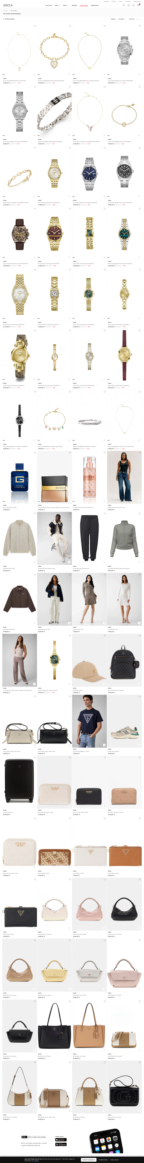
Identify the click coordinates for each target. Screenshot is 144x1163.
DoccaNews (128, 1)
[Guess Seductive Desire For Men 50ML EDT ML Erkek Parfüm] (54, 477)
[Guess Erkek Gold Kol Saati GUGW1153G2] (54, 172)
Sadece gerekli (114, 1160)
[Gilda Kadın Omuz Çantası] (54, 904)
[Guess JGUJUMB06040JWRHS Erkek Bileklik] (89, 416)
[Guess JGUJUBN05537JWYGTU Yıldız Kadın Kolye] (124, 416)
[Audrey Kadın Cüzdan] (54, 843)
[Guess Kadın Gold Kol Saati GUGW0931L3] (89, 355)
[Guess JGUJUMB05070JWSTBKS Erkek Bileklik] (54, 111)
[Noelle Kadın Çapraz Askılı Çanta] (54, 1087)
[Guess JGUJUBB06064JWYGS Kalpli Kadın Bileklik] (54, 50)
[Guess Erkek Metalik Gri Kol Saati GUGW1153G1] (89, 172)
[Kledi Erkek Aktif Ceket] (19, 538)
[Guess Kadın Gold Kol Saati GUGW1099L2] (19, 294)
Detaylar (36, 1161)
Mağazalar (106, 1)
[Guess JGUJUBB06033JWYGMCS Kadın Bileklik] (54, 416)
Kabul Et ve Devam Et (89, 1160)
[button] (48, 5)
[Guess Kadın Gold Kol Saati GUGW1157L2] (54, 294)
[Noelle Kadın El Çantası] (89, 1087)
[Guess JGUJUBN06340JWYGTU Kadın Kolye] (19, 50)
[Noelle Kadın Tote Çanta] (54, 1026)
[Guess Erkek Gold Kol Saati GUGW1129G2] (54, 233)
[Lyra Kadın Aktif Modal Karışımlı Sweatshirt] (124, 538)
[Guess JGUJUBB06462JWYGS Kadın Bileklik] (124, 111)
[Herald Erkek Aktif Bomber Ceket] (54, 538)
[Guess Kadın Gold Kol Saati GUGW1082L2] (124, 294)
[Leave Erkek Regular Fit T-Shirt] (89, 721)
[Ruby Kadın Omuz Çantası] (124, 1087)
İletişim (120, 1)
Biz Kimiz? (114, 1)
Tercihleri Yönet (103, 1160)
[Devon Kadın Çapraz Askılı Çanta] (19, 721)
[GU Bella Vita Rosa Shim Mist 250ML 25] (89, 477)
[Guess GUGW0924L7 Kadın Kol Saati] (54, 660)
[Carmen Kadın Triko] (89, 599)
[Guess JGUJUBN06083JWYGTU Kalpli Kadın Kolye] (89, 50)
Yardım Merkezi (137, 1)
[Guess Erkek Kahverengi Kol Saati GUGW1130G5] (19, 233)
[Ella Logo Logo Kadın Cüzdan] (54, 782)
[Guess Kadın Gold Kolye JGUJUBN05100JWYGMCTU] (89, 111)
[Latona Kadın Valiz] (19, 782)
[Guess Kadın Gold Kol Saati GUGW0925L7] (124, 355)
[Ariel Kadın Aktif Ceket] (19, 599)
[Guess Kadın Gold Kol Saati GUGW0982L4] (54, 355)
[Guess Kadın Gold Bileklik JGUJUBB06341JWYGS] (19, 172)
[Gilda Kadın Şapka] (89, 660)
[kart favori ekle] (35, 26)
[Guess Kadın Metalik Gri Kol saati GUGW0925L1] (19, 416)
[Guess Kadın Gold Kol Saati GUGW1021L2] (19, 355)
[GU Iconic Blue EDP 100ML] (19, 477)
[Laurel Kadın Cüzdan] (89, 843)
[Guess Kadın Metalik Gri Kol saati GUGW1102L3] (124, 233)
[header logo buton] (8, 5)
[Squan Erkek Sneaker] (124, 721)
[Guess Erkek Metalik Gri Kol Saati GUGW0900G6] (124, 50)
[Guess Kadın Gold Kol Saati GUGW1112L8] (89, 233)
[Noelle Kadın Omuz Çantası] (124, 1026)
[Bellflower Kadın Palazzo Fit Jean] (124, 477)
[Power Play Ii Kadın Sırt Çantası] (124, 660)
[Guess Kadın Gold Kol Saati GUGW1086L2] (89, 294)
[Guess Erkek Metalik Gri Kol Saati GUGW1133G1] (124, 172)
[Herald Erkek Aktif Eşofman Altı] (89, 538)
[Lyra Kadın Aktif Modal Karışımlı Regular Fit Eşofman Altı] (19, 660)
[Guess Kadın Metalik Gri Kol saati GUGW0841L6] (19, 111)
